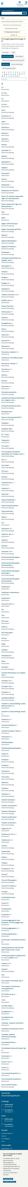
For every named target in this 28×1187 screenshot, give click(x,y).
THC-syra (4, 471)
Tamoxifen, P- (5, 150)
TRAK (3, 661)
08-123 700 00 (9, 1121)
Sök (24, 13)
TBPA (3, 218)
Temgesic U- (5, 283)
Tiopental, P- (5, 488)
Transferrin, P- (6, 719)
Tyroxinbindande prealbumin (11, 1079)
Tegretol (4, 235)
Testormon (5, 335)
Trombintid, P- (6, 914)
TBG (2, 212)
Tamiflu (3, 145)
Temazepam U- (6, 266)
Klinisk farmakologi (7, 56)
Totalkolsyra (5, 587)
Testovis (4, 375)
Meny (26, 4)
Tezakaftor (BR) (6, 429)
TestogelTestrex (6, 323)
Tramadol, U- (5, 692)
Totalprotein (5, 598)
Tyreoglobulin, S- (7, 1011)
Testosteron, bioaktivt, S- (9, 352)
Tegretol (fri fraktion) (8, 246)
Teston (3, 329)
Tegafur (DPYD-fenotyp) (9, 224)
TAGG (3, 122)
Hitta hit (3, 1136)
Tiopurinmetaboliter (8, 500)
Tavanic (3, 179)
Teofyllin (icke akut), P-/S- (9, 295)
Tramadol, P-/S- (6, 681)
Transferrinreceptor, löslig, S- (11, 731)
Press (3, 1141)
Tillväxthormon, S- (7, 483)
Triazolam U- (5, 794)
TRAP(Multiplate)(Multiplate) (10, 748)
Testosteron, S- (6, 369)
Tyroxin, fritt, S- (6, 1062)
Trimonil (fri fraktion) (8, 886)
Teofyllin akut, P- (7, 300)
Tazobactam (5, 185)
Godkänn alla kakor (9, 1181)
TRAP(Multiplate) (7, 742)
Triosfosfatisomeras (8, 897)
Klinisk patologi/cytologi (8, 68)
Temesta (4, 272)
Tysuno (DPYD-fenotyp (8, 1085)
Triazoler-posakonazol (8, 817)
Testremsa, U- (6, 386)
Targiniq (4, 168)
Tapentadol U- (6, 162)
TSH (2, 975)
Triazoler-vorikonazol (8, 823)
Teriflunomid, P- (6, 312)
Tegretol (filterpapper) (8, 241)
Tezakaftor (4, 423)
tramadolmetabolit (7, 698)
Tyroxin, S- (4, 1067)
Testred (3, 381)
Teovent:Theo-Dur (7, 306)
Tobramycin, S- (6, 528)
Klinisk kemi (5, 64)
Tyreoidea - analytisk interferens (12, 1023)
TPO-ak (3, 638)
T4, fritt (3, 104)
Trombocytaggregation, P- (10, 928)
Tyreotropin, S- (6, 1056)
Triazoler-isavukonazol (8, 805)
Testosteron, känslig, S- (9, 363)
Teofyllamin (5, 289)
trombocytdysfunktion (8, 934)
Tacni (3, 110)
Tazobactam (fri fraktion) (9, 190)
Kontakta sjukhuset (7, 1133)
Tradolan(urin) (6, 655)
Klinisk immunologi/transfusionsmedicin (13, 60)
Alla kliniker (5, 52)
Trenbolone (5, 771)
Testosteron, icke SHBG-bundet (11, 358)
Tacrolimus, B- (6, 116)
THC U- (3, 460)
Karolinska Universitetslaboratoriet (12, 25)
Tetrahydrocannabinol (8, 392)
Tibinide (4, 477)
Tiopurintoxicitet (7, 511)
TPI (2, 610)
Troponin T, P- (6, 963)
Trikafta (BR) (5, 851)
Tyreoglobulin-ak (7, 1017)
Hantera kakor (8, 1179)
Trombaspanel (6, 909)
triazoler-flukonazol (8, 800)
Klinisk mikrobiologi (17, 64)
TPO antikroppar (6, 633)
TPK (2, 615)
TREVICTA (4, 783)
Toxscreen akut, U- (7, 604)
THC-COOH (5, 465)
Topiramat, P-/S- (6, 551)
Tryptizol (4, 969)
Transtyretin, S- (6, 737)
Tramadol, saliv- (6, 686)
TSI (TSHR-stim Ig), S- (8, 994)
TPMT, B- (4, 627)
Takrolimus (5, 127)
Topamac (4, 540)
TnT (2, 523)
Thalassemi (5, 440)
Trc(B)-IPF (4, 754)
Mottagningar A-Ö (6, 1148)
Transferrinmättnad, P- (9, 725)
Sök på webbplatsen (8, 10)
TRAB (3, 644)
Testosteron (5, 340)
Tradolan (4, 650)
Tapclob (4, 156)
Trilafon (4, 857)
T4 (2, 99)
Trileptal (4, 863)
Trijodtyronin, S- (6, 840)
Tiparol (3, 517)
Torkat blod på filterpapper (10, 557)
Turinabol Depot (6, 1006)
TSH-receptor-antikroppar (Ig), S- (12, 981)
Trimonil (4, 874)
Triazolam (4, 788)
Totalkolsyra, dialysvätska (10, 592)
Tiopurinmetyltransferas (9, 505)
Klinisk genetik (19, 56)
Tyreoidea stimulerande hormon (12, 1029)
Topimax (4, 546)
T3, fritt (3, 93)
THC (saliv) (4, 446)
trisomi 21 (4, 903)
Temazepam (5, 252)
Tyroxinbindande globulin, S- (10, 1073)
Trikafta (4, 846)
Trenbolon (4, 765)
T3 (2, 87)
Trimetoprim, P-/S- (7, 869)
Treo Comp (5, 777)
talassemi (4, 133)
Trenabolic (4, 760)
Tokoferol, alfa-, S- (7, 534)
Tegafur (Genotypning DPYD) (10, 229)
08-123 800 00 (9, 1107)
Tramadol (4, 667)
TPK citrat (4, 621)
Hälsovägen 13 (9, 1112)
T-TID (3, 1000)
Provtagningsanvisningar (11, 28)
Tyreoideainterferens (8, 1042)
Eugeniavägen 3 (9, 1126)
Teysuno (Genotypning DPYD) (11, 417)
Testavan (4, 318)
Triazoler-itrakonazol (8, 811)
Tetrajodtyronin (6, 411)
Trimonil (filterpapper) (8, 880)
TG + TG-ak (5, 434)
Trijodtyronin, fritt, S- (8, 834)
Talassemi (4, 139)
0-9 (18, 76)
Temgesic (4, 277)
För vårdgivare (5, 1139)
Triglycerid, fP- (6, 828)
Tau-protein (5, 173)
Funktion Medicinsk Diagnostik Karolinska (12, 21)
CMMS (13, 52)
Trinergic (4, 892)
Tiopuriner (4, 494)
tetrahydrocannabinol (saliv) (10, 406)
